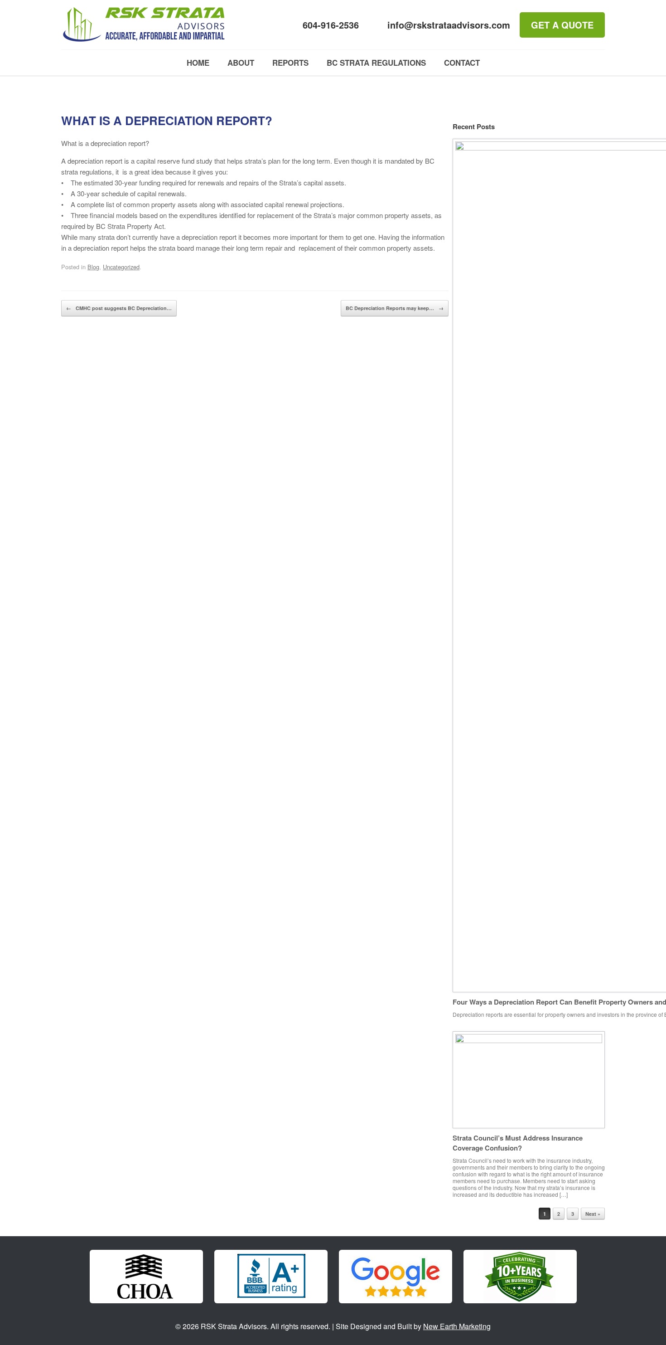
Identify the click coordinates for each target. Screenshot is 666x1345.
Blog (93, 266)
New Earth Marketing (457, 1326)
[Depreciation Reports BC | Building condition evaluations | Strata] (144, 25)
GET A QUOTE (562, 24)
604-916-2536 (331, 24)
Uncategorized (121, 266)
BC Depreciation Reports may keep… (395, 308)
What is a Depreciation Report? (166, 120)
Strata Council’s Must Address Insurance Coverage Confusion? (518, 1143)
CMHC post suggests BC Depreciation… (119, 308)
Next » (592, 1213)
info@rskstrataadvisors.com (448, 24)
